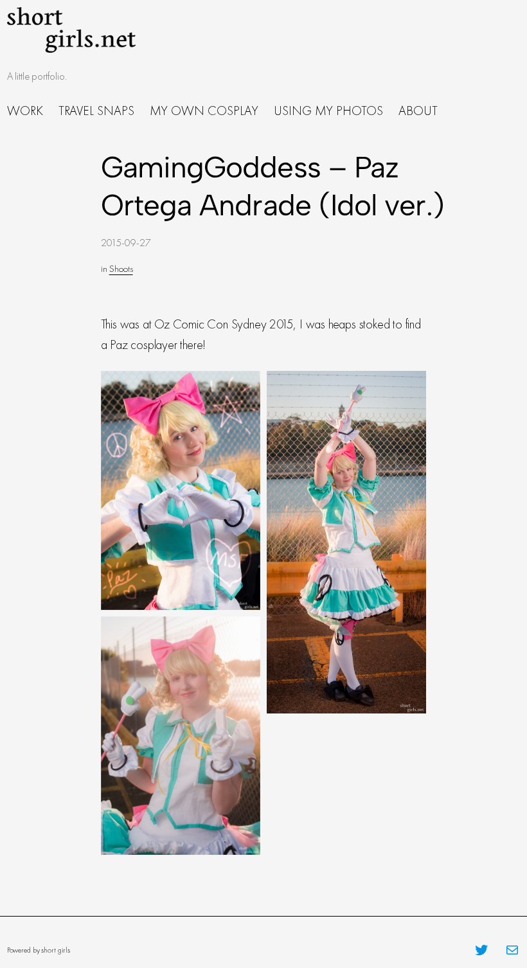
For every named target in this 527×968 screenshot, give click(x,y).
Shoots (121, 268)
